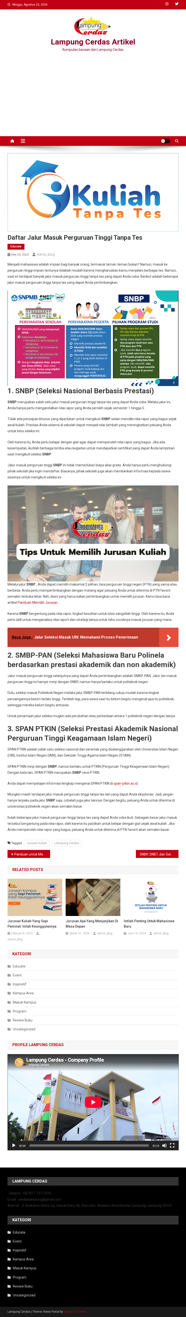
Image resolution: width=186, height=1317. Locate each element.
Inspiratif (19, 984)
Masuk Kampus (24, 1002)
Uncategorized (24, 1029)
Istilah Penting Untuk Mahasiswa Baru (149, 923)
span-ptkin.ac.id (126, 783)
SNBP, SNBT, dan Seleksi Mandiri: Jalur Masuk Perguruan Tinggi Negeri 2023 (159, 854)
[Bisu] (164, 1145)
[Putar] (13, 1145)
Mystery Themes (75, 1311)
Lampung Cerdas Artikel (93, 41)
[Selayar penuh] (172, 1145)
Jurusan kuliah (37, 843)
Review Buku (22, 1020)
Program (19, 1011)
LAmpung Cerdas (66, 843)
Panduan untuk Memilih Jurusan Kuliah (32, 854)
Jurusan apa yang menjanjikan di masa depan (92, 923)
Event (17, 975)
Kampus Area (23, 993)
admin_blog (46, 254)
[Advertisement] (93, 95)
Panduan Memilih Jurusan (38, 602)
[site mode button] (165, 141)
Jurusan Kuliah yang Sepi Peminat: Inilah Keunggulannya (32, 923)
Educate (16, 246)
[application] (93, 1102)
